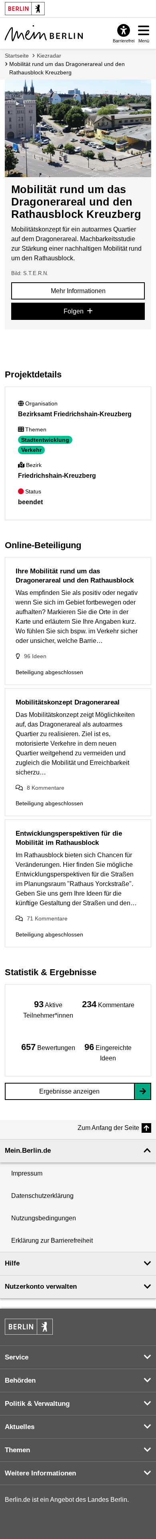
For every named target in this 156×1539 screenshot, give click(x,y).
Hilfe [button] (12, 1263)
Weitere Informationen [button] (40, 1473)
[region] (48, 1009)
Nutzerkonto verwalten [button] (41, 1286)
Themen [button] (17, 1450)
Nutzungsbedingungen (43, 1218)
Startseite (17, 55)
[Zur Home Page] (44, 33)
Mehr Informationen (78, 290)
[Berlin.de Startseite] (29, 1327)
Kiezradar (49, 55)
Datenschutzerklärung (42, 1195)
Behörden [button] (20, 1380)
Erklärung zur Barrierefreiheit (52, 1240)
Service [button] (16, 1357)
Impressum (26, 1173)
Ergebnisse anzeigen (69, 1091)
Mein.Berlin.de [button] (28, 1150)
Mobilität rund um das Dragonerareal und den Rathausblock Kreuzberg (67, 68)
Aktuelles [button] (19, 1427)
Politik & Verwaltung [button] (37, 1403)
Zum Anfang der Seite (108, 1127)
